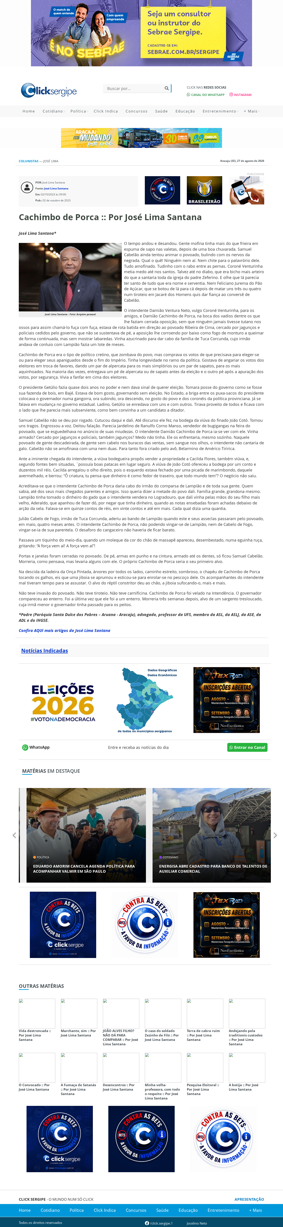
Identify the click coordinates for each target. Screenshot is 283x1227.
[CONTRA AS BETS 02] (145, 924)
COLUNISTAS (29, 161)
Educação (185, 111)
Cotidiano (53, 111)
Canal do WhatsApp (207, 95)
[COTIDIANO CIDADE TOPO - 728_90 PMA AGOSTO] (141, 138)
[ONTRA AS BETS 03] (63, 924)
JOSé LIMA (50, 161)
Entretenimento (219, 111)
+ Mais (251, 111)
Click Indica (106, 111)
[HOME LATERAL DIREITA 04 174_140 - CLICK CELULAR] (246, 190)
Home (29, 111)
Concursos (137, 111)
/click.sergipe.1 (161, 1223)
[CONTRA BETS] (141, 1138)
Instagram (242, 95)
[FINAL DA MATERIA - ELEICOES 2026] (63, 699)
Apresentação (249, 1199)
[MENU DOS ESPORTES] (204, 190)
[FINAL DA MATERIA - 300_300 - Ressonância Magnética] (226, 699)
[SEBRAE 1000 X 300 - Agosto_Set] (141, 33)
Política (78, 111)
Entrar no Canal (249, 747)
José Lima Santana (56, 188)
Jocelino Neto (197, 1223)
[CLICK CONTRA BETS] (162, 190)
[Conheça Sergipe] (145, 699)
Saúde (161, 111)
